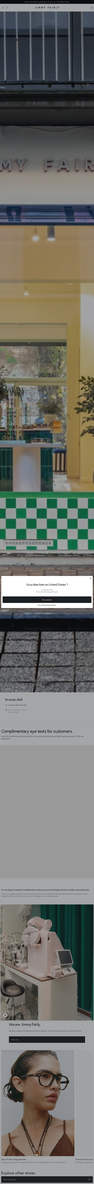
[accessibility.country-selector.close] (90, 578)
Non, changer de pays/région (47, 605)
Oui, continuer (47, 600)
